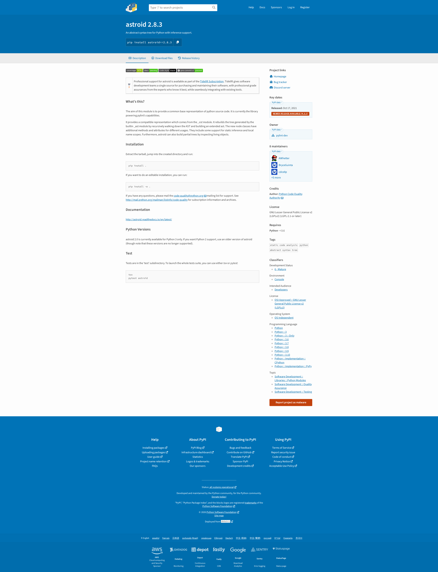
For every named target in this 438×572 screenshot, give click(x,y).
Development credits (239, 466)
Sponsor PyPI (240, 461)
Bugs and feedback (240, 448)
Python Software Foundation (217, 506)
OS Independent (284, 318)
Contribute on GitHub (239, 452)
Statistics (197, 457)
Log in (291, 7)
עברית (277, 538)
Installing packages (153, 448)
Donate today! (219, 497)
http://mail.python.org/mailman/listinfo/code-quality (157, 200)
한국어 (299, 538)
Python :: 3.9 (282, 351)
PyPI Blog (196, 448)
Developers (281, 290)
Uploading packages (153, 452)
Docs (262, 7)
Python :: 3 (281, 332)
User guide (153, 457)
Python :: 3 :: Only (284, 336)
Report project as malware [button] (291, 402)
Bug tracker (280, 82)
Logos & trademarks (197, 461)
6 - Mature (280, 269)
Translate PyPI (239, 457)
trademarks (250, 503)
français (165, 538)
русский (267, 538)
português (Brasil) (190, 538)
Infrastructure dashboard (196, 452)
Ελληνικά (218, 538)
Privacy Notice (282, 461)
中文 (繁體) (255, 538)
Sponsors (276, 7)
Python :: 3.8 (282, 347)
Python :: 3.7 (282, 343)
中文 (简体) (241, 538)
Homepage (280, 76)
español (155, 538)
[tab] (137, 58)
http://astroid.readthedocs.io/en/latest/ (149, 219)
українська (206, 538)
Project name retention (153, 461)
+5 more (276, 177)
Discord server (282, 87)
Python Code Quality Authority (285, 196)
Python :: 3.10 (282, 355)
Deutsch (229, 538)
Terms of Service (281, 448)
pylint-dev (282, 135)
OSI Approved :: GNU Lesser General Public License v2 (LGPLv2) (290, 304)
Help (251, 7)
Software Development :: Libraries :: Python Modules (290, 378)
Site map (219, 515)
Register (305, 7)
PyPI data (276, 102)
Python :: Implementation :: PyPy (293, 366)
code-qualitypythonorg (188, 196)
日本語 (175, 538)
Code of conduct (281, 457)
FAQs (155, 466)
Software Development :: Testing (293, 392)
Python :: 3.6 (282, 339)
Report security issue (283, 452)
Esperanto (288, 538)
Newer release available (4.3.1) (290, 113)
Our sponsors (197, 466)
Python (279, 328)
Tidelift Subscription (212, 81)
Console (279, 279)
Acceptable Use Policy (281, 466)
